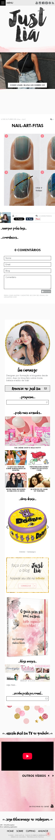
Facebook (43, 2)
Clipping (30, 831)
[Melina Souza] (12, 668)
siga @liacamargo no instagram (27, 819)
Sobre (19, 831)
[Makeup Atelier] (27, 677)
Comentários (45, 216)
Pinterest (50, 2)
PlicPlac (41, 837)
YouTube (37, 2)
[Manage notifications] (48, 834)
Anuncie (43, 831)
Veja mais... (11, 685)
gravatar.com (10, 297)
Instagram (40, 2)
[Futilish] (27, 668)
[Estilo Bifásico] (12, 677)
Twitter (46, 2)
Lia (16, 216)
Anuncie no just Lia (26, 388)
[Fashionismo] (42, 668)
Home (10, 831)
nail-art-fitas (27, 126)
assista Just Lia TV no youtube (27, 733)
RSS (53, 2)
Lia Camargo (21, 837)
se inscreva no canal (39, 806)
